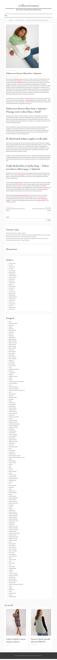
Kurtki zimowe (12, 438)
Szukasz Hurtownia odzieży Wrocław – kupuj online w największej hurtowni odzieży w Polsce (27, 238)
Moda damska (12, 450)
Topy (10, 565)
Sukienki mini (12, 524)
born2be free (12, 362)
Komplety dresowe (13, 422)
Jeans (10, 392)
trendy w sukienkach (13, 573)
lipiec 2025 (11, 281)
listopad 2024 (12, 295)
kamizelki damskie (13, 397)
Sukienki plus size (13, 531)
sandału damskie (12, 485)
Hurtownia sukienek (13, 386)
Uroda (10, 586)
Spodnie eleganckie (13, 498)
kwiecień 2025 (12, 286)
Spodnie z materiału (13, 503)
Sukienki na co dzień (13, 526)
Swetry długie (12, 545)
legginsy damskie (13, 439)
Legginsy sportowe (13, 441)
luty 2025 (11, 289)
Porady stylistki (12, 475)
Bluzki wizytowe (12, 344)
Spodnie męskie (12, 499)
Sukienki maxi (12, 522)
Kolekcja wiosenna (13, 413)
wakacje (10, 587)
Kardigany (11, 399)
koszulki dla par (18, 182)
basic (26, 169)
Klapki (10, 401)
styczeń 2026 (12, 270)
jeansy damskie (12, 393)
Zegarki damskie (12, 596)
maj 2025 (11, 284)
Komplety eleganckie (13, 425)
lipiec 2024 (11, 302)
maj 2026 (11, 265)
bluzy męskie (11, 355)
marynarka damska (29, 100)
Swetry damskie (12, 543)
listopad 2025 (12, 274)
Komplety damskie (13, 420)
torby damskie (12, 566)
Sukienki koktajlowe (13, 519)
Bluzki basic (11, 335)
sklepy (10, 489)
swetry (10, 542)
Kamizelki (11, 395)
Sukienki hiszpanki (13, 517)
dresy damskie (12, 372)
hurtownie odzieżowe (14, 388)
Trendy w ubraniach (13, 575)
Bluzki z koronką (12, 348)
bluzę (43, 146)
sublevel (11, 506)
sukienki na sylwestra (13, 529)
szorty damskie (12, 554)
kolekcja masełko (12, 408)
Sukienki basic (12, 510)
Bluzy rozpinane (12, 357)
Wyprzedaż (11, 589)
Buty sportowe (12, 365)
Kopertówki (11, 429)
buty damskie (12, 364)
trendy (41, 196)
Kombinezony (12, 415)
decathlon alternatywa (14, 369)
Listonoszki (11, 445)
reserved (11, 482)
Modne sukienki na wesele (15, 455)
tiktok (10, 561)
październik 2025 (13, 275)
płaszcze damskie (13, 471)
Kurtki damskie (12, 432)
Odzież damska (12, 460)
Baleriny (11, 327)
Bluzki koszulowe (13, 341)
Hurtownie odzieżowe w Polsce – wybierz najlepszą (17, 240)
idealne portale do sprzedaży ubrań (17, 390)
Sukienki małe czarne (13, 520)
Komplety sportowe (13, 427)
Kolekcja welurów (13, 411)
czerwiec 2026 (12, 263)
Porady (10, 473)
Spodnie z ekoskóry (13, 501)
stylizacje (45, 189)
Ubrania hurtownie (11, 70)
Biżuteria (11, 334)
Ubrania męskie (12, 582)
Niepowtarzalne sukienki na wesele (17, 457)
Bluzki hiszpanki (12, 339)
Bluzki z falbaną (12, 346)
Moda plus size (12, 453)
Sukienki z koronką (13, 538)
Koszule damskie (12, 431)
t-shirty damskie (12, 559)
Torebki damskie (12, 568)
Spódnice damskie (13, 492)
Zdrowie (11, 594)
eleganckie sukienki (13, 376)
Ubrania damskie (12, 579)
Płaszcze (11, 469)
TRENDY (11, 572)
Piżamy (10, 468)
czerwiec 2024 (12, 303)
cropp (10, 367)
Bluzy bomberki (12, 351)
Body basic (11, 360)
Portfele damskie (13, 476)
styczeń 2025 (12, 291)
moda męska (11, 452)
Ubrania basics (12, 577)
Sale (10, 483)
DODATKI (11, 371)
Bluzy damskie (12, 353)
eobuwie (11, 378)
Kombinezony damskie (14, 416)
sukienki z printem (13, 540)
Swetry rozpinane (13, 550)
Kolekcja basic (12, 406)
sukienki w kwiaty (13, 535)
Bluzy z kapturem (12, 358)
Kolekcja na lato (12, 409)
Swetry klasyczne (13, 547)
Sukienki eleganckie (13, 515)
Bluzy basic (11, 349)
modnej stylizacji (41, 200)
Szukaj (7, 217)
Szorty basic (11, 552)
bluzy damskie (18, 80)
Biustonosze (11, 332)
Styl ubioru (11, 505)
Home (10, 385)
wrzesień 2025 (12, 277)
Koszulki (19, 187)
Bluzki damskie (12, 337)
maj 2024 (11, 305)
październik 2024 (13, 296)
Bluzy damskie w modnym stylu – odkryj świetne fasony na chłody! (21, 236)
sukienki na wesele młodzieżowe (21, 195)
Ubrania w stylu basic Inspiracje (16, 584)
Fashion (10, 379)
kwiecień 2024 (12, 307)
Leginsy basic (12, 443)
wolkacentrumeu (28, 5)
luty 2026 (11, 268)
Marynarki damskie (13, 446)
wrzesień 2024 (12, 298)
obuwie (10, 459)
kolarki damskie (12, 404)
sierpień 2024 (12, 300)
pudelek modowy (12, 480)
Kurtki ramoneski (12, 436)
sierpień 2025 (12, 279)
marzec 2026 (12, 267)
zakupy (10, 591)
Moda (10, 448)
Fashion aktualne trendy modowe (16, 381)
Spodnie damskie (12, 496)
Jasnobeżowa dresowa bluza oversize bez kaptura (15, 209)
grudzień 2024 (12, 293)
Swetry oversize (12, 549)
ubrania (20, 79)
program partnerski (13, 478)
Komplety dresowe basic (14, 423)
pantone (11, 464)
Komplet (11, 418)
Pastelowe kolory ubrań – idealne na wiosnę (16, 233)
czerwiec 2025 (12, 282)
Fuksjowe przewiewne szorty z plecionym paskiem (41, 209)
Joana (16, 76)
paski (10, 466)
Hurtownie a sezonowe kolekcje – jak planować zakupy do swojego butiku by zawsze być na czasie (28, 235)
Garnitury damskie (13, 383)
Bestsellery (11, 328)
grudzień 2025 (12, 272)
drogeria (11, 374)
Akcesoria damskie (13, 323)
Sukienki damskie (12, 512)
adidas (10, 321)
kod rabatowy (12, 402)
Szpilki (10, 557)
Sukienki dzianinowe (13, 513)
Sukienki (10, 508)
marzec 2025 (12, 288)
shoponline (11, 487)
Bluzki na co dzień (13, 342)
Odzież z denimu (12, 462)
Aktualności (11, 325)
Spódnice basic (12, 490)
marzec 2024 (12, 309)
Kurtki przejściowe (13, 434)
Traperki (11, 570)
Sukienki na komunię (13, 527)
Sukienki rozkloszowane (14, 533)
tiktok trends (12, 563)
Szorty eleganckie (13, 556)
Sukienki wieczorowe (13, 536)
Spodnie (10, 494)
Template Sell (38, 655)
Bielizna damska (12, 330)
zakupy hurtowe (12, 593)
